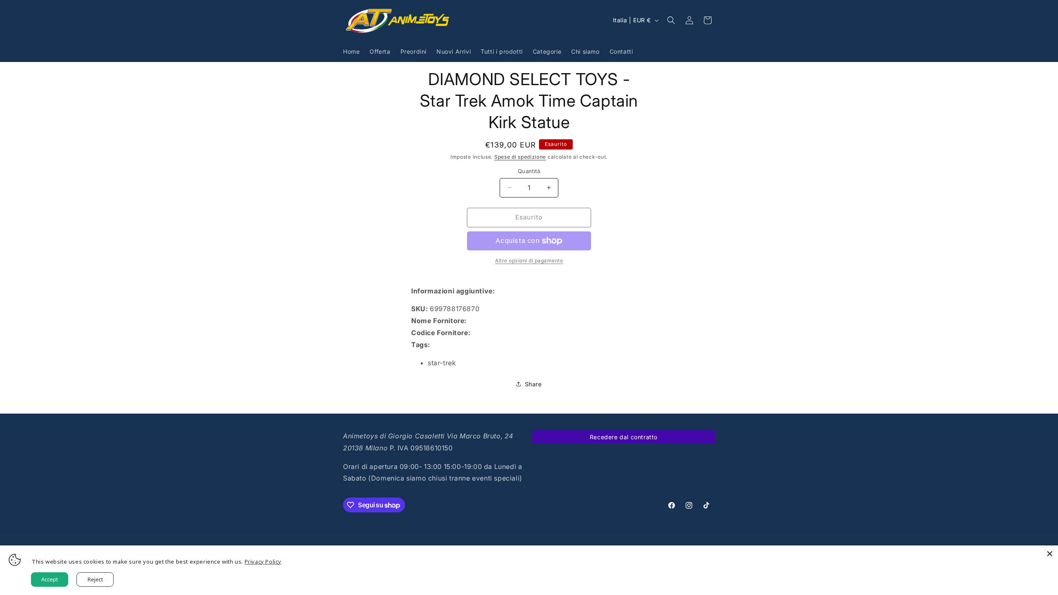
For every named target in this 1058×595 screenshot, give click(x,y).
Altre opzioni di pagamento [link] (529, 260)
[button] (671, 20)
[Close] (1050, 554)
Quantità (529, 171)
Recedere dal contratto (624, 436)
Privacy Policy (263, 561)
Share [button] (533, 384)
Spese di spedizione (520, 157)
